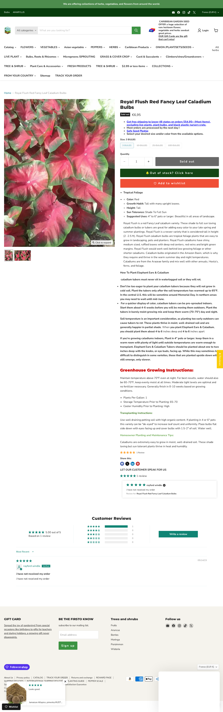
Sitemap (45, 75)
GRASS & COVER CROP (115, 57)
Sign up (68, 646)
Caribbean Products (137, 47)
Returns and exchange (82, 677)
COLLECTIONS (161, 66)
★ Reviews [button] (220, 359)
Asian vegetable (74, 47)
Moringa (115, 639)
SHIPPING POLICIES (13, 681)
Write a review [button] (178, 534)
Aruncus (115, 630)
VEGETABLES (49, 47)
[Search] (136, 30)
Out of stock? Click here (171, 173)
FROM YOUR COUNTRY (19, 75)
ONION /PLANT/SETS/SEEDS (174, 47)
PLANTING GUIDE (75, 681)
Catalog (9, 47)
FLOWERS (27, 47)
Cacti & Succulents (148, 57)
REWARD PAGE (104, 677)
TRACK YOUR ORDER (68, 75)
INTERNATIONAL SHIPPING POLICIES (45, 681)
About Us (8, 677)
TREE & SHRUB (14, 66)
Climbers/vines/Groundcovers (184, 57)
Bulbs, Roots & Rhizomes (41, 57)
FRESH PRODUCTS (79, 66)
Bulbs (7, 12)
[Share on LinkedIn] (133, 464)
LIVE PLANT (12, 57)
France (209, 12)
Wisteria (115, 649)
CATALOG (38, 677)
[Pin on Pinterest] (138, 464)
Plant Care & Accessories (45, 66)
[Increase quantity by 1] (148, 161)
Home (7, 93)
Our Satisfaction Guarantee (74, 684)
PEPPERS (97, 47)
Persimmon (117, 644)
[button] (9, 255)
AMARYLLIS (18, 12)
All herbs (215, 48)
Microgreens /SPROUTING (79, 57)
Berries (114, 634)
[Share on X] (127, 464)
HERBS (114, 47)
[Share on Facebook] (122, 464)
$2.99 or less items (134, 66)
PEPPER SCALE (95, 681)
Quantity (124, 154)
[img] (24, 561)
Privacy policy (23, 677)
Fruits (114, 625)
